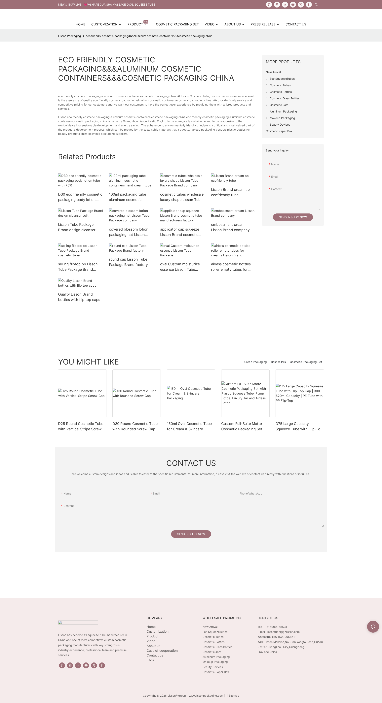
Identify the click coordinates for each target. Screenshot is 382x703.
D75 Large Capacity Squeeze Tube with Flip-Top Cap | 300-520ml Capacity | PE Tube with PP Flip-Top (299, 427)
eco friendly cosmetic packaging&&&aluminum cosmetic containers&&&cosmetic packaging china (149, 36)
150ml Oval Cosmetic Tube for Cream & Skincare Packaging (189, 427)
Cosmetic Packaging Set (306, 362)
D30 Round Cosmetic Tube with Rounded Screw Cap (135, 426)
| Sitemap (232, 695)
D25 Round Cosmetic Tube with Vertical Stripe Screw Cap (80, 427)
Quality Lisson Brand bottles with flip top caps (79, 297)
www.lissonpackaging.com (206, 695)
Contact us (155, 655)
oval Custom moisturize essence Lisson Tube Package (180, 267)
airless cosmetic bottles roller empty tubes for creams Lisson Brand (231, 267)
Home (151, 627)
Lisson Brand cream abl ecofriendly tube (230, 192)
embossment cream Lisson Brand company (230, 227)
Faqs (150, 660)
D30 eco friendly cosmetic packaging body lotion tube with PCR (80, 197)
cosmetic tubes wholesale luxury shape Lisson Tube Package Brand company (182, 197)
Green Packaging (255, 362)
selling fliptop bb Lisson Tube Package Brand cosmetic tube (78, 267)
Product (153, 636)
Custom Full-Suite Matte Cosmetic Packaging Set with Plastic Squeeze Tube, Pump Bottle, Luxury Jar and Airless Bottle (245, 427)
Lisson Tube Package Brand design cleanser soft (77, 227)
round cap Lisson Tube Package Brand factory (128, 262)
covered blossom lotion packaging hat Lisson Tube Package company (129, 232)
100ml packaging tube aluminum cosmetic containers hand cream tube (128, 197)
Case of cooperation (162, 651)
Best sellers (278, 362)
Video (151, 641)
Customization (158, 631)
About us (153, 646)
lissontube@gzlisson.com (283, 631)
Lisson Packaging (69, 36)
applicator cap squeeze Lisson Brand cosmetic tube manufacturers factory (179, 232)
